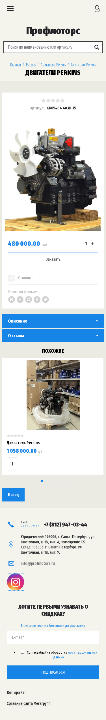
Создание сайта (20, 703)
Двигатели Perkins (53, 64)
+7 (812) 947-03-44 (65, 524)
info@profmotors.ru (38, 563)
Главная (15, 64)
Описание (17, 321)
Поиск (96, 47)
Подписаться (53, 672)
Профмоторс (53, 30)
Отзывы (16, 336)
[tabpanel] (53, 173)
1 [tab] (50, 221)
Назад (13, 494)
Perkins (31, 64)
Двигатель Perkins (23, 442)
